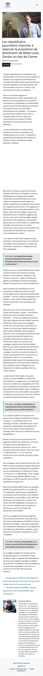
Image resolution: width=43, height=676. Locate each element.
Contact (21, 666)
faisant (30, 212)
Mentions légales (21, 663)
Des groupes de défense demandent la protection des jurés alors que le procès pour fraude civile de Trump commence (21, 581)
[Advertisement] (21, 168)
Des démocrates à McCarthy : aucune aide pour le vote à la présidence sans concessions (19, 590)
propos (37, 450)
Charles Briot (17, 64)
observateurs (16, 90)
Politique (6, 65)
